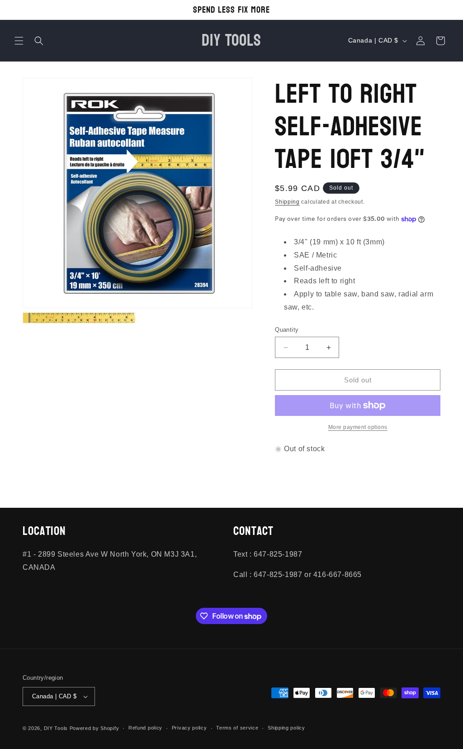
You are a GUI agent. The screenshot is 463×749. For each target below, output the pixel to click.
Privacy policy (189, 727)
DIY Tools (56, 728)
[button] (19, 41)
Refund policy (145, 727)
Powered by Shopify (94, 728)
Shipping (287, 202)
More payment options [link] (357, 427)
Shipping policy (286, 727)
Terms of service (237, 727)
